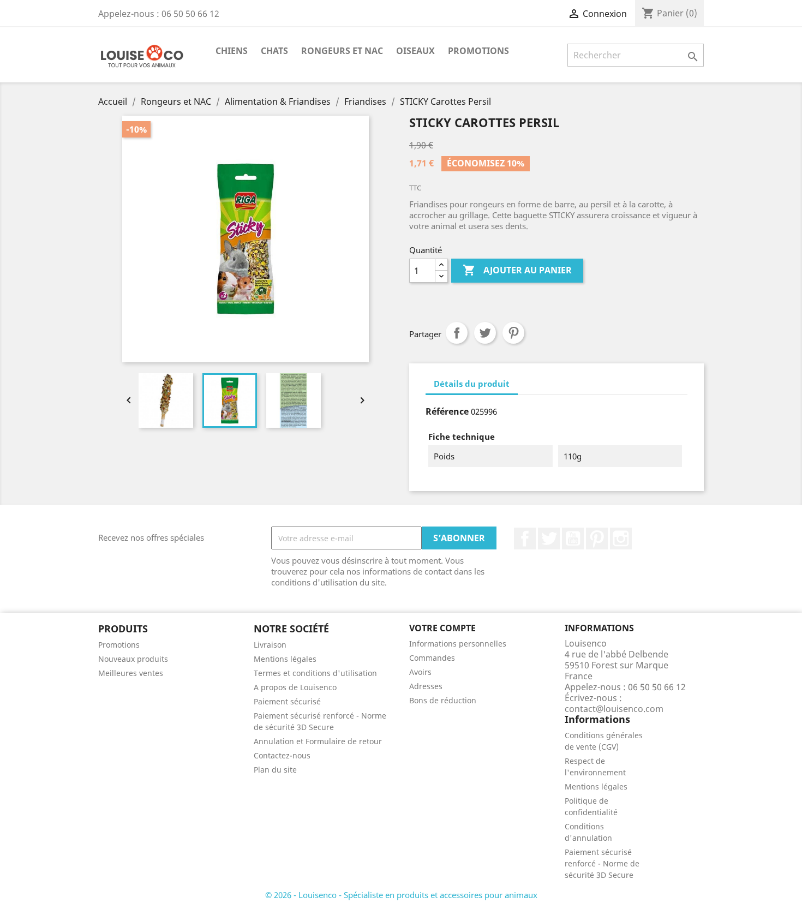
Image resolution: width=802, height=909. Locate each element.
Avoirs (420, 672)
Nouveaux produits (133, 659)
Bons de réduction (442, 700)
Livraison (270, 644)
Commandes (432, 658)
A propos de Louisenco (295, 687)
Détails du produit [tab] (472, 383)
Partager (457, 333)
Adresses (425, 686)
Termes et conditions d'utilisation (315, 673)
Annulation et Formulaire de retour (318, 741)
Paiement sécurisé (287, 701)
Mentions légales (285, 659)
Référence (447, 411)
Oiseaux (415, 51)
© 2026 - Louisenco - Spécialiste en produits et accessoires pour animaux (401, 894)
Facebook (525, 538)
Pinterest (513, 333)
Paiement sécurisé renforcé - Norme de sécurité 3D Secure (602, 863)
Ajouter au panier (517, 270)
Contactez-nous (282, 755)
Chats (274, 51)
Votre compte (442, 628)
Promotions (478, 51)
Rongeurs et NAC (342, 51)
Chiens (232, 51)
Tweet (485, 333)
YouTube (573, 538)
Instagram (621, 538)
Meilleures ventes (130, 673)
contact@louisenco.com (614, 709)
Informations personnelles (457, 643)
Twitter (549, 538)
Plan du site (275, 769)
